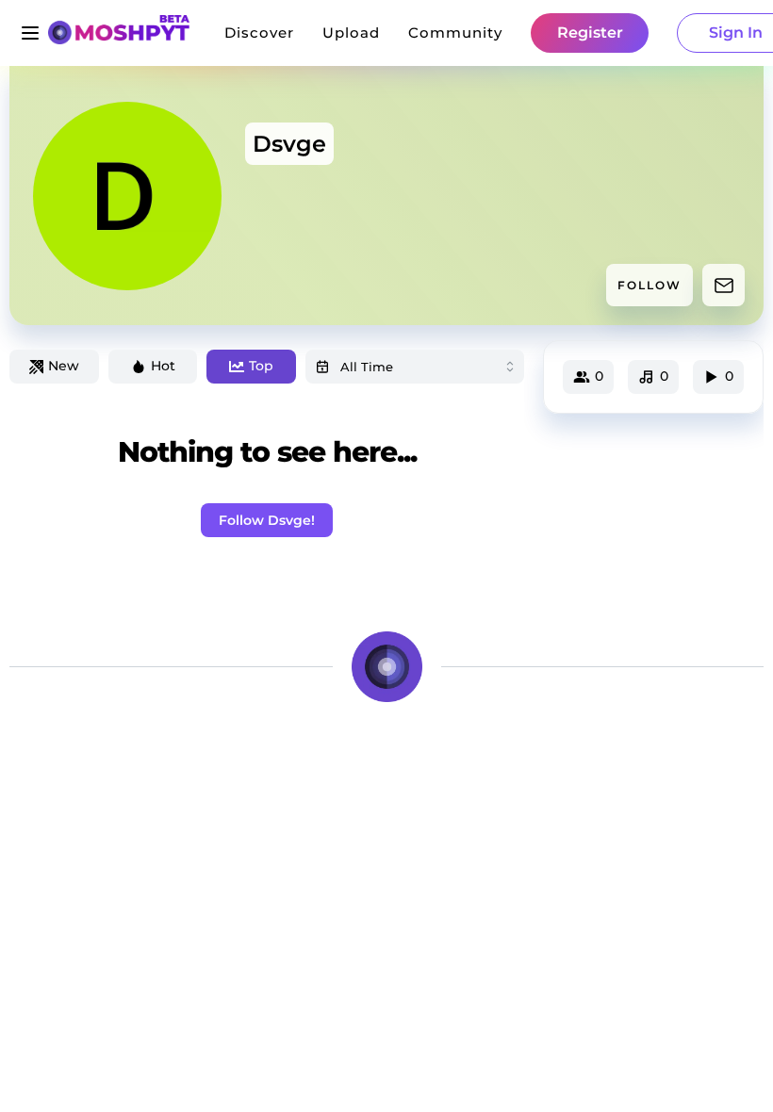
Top (261, 365)
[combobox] (414, 367)
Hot (163, 365)
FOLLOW (649, 285)
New (63, 365)
